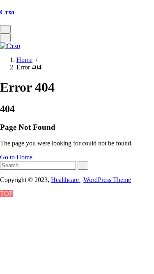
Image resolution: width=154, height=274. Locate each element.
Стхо (7, 12)
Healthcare (65, 179)
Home (24, 59)
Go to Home (16, 157)
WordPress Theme (107, 179)
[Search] (83, 165)
